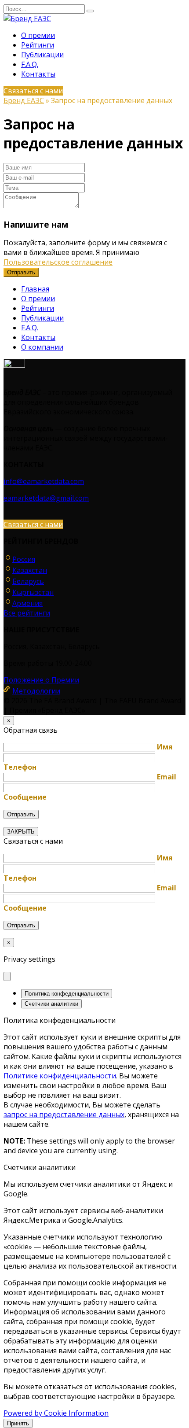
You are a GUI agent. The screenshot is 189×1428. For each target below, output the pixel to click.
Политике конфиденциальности (60, 1076)
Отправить (21, 272)
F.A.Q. (29, 64)
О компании (42, 347)
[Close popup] (7, 976)
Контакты (38, 74)
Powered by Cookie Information (56, 1413)
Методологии (36, 691)
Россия (23, 559)
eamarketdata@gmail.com (46, 498)
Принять (18, 1423)
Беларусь (28, 581)
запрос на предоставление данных (64, 1114)
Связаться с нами (33, 91)
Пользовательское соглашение (58, 262)
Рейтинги (37, 45)
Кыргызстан (33, 592)
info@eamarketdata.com (44, 481)
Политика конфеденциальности (67, 993)
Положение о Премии (41, 680)
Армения (27, 603)
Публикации (42, 54)
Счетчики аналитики (51, 1003)
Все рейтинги (27, 613)
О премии (38, 35)
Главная (35, 289)
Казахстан (29, 570)
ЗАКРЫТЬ (21, 831)
